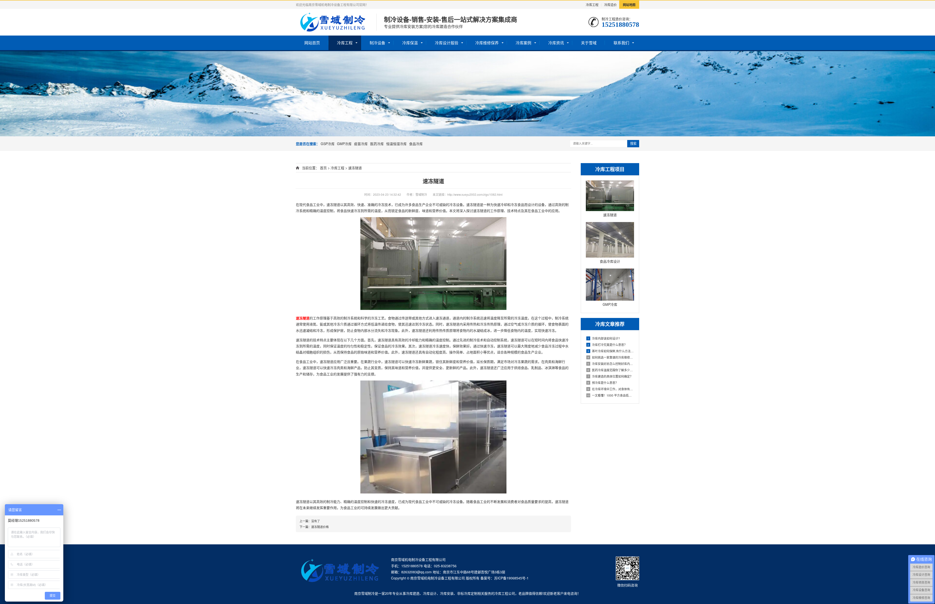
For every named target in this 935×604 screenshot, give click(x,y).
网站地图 (629, 4)
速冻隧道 (355, 167)
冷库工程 (592, 4)
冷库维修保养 (487, 43)
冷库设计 (430, 593)
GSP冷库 (328, 143)
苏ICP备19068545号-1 (511, 578)
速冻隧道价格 (320, 527)
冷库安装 (447, 593)
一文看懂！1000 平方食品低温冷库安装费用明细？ (610, 395)
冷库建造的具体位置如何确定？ (610, 376)
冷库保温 (410, 43)
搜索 (633, 143)
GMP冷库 (344, 143)
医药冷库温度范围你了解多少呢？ (611, 370)
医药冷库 (377, 143)
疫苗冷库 (361, 143)
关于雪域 (589, 43)
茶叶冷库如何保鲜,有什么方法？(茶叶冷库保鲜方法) (611, 351)
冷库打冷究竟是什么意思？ (607, 345)
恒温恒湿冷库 (396, 143)
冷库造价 (610, 4)
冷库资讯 (556, 43)
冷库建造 (413, 593)
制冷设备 (377, 43)
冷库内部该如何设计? (604, 338)
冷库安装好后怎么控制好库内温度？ (611, 364)
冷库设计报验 (446, 43)
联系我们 (621, 43)
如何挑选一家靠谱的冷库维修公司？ (611, 357)
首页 (323, 167)
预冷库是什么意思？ (603, 383)
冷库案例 (523, 43)
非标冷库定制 (467, 593)
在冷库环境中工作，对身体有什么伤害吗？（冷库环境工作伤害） (611, 389)
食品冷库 (416, 143)
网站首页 (312, 43)
